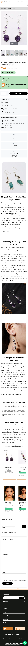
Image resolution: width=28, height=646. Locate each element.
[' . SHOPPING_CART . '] (24, 1)
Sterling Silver (9, 8)
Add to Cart (18, 93)
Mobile (3, 572)
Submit (7, 583)
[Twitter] (10, 634)
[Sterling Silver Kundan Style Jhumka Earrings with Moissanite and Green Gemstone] (9, 500)
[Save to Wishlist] (9, 64)
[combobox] (13, 5)
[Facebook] (9, 634)
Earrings (14, 8)
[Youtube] (18, 634)
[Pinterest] (12, 634)
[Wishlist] (22, 1)
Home (2, 8)
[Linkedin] (16, 634)
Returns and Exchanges (11, 123)
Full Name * (5, 554)
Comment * (5, 543)
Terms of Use (16, 580)
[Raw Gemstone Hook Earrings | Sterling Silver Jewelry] (9, 464)
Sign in (18, 1)
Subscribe (21, 597)
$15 (5, 80)
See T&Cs (16, 139)
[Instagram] (14, 634)
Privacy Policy (23, 580)
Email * (4, 563)
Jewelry (5, 8)
